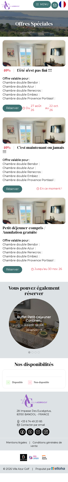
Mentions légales (16, 442)
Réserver (12, 108)
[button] (29, 352)
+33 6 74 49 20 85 (31, 421)
